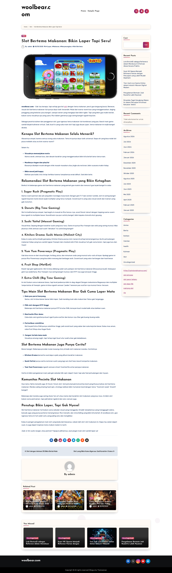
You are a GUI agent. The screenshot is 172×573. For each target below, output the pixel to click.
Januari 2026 (129, 158)
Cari (126, 38)
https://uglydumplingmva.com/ (135, 271)
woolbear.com (31, 560)
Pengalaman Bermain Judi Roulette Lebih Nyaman (134, 94)
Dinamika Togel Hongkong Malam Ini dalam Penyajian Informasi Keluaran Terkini (136, 102)
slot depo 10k (128, 284)
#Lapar (48, 46)
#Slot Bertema (77, 46)
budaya (126, 236)
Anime (126, 225)
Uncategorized (129, 262)
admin (30, 46)
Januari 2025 (129, 210)
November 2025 (130, 168)
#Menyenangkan (66, 46)
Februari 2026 (129, 152)
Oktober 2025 (129, 173)
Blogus (92, 570)
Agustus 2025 (129, 179)
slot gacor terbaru (130, 279)
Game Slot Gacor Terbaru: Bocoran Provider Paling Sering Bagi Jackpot (100, 504)
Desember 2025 (130, 163)
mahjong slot (128, 288)
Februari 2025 (129, 205)
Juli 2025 (127, 184)
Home (83, 11)
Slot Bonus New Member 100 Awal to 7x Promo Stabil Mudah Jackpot (38, 504)
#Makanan (55, 46)
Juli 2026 (127, 142)
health (126, 246)
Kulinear (127, 252)
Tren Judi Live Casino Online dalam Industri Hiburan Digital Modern (135, 85)
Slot (23, 36)
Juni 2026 (127, 147)
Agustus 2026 (129, 136)
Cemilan (127, 241)
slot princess (128, 275)
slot (65, 107)
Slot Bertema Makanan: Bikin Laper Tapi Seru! (66, 41)
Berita (126, 230)
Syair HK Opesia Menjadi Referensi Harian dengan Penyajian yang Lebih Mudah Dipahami (135, 74)
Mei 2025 (127, 194)
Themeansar (102, 570)
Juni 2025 (127, 189)
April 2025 (127, 200)
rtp (125, 293)
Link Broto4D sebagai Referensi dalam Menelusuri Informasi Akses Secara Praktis (136, 64)
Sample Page (94, 11)
